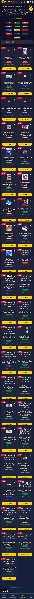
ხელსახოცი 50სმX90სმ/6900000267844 (9, 108)
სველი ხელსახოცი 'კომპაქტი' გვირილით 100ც (9, 439)
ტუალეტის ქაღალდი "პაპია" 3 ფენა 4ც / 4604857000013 (25, 184)
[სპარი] (25, 22)
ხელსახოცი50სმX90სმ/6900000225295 (25, 83)
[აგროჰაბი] (9, 26)
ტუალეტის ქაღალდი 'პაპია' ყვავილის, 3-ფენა (9, 543)
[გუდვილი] (17, 26)
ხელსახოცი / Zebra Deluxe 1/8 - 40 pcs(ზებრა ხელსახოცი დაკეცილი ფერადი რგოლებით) (25, 413)
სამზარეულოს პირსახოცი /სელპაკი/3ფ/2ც (9, 260)
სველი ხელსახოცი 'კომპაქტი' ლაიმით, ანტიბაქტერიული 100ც (9, 83)
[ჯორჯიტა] (25, 33)
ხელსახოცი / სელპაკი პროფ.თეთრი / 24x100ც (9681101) (9, 387)
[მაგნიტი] (9, 33)
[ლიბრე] (9, 30)
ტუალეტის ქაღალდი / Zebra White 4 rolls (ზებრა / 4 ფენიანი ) (9, 518)
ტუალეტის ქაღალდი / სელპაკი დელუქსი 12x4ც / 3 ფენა (24, 312)
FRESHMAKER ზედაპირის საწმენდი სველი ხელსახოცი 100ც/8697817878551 (25, 466)
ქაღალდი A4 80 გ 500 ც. (25, 158)
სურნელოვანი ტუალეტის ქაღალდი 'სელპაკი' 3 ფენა (9, 337)
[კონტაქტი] (31, 2)
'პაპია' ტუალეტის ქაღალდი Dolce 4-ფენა (25, 518)
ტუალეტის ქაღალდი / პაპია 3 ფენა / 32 (25, 209)
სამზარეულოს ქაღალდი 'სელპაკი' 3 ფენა (9, 184)
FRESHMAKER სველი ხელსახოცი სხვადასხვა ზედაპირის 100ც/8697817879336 (9, 493)
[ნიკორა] (9, 22)
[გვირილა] (17, 37)
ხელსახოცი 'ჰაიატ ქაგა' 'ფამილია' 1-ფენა (25, 286)
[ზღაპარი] (17, 30)
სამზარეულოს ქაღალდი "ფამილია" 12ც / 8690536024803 (25, 58)
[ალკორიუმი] (25, 30)
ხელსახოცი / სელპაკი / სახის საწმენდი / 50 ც (9, 464)
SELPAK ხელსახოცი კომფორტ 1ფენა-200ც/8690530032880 (9, 287)
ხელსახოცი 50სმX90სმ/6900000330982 (25, 108)
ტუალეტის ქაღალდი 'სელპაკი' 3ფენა (25, 336)
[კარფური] (17, 33)
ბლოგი (21, 587)
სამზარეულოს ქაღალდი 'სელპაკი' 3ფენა (25, 387)
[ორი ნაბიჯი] (17, 22)
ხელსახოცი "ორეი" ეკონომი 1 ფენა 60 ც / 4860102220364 (9, 134)
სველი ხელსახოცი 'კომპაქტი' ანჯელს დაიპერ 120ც (9, 413)
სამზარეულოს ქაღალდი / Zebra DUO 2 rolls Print (25, 491)
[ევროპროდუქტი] (25, 26)
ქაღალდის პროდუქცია (9, 64)
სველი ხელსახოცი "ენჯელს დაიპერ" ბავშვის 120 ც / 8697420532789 (25, 134)
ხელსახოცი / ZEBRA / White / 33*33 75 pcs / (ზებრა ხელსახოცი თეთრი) (25, 440)
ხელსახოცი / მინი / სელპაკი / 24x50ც (9, 311)
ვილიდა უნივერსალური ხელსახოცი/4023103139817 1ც (9, 362)
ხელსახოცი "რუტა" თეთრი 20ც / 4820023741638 (9, 58)
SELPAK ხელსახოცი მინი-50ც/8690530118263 (25, 235)
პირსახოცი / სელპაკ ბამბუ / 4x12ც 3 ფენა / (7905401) (9, 159)
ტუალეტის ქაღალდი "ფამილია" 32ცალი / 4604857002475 (9, 235)
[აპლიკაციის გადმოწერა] (21, 2)
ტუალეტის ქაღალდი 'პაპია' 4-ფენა (25, 543)
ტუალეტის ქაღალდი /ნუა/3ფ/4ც (25, 260)
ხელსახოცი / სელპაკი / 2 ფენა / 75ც (25, 362)
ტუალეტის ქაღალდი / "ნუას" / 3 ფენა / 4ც (9, 568)
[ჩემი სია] (31, 9)
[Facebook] (24, 2)
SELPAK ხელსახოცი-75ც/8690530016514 (9, 209)
